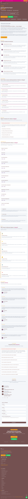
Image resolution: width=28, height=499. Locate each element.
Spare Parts (3, 485)
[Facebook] (1, 457)
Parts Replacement (4, 474)
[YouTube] (6, 457)
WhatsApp (22, 0)
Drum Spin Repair (4, 476)
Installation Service (4, 473)
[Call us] (26, 495)
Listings (2, 487)
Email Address (3, 410)
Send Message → (14, 422)
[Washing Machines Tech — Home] (3, 2)
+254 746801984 (3, 492)
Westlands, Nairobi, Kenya (5, 491)
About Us (3, 480)
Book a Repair (4, 37)
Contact (2, 488)
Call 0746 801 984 (4, 16)
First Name (3, 404)
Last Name (3, 407)
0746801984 (3, 455)
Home (2, 479)
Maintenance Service (4, 472)
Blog (2, 486)
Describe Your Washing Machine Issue (6, 416)
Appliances (3, 484)
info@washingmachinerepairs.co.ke (9, 389)
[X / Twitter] (4, 457)
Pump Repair (3, 475)
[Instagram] (3, 457)
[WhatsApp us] (26, 497)
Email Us (16, 16)
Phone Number (3, 413)
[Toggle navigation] (26, 2)
